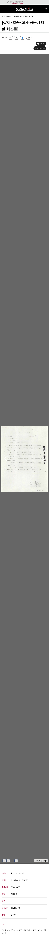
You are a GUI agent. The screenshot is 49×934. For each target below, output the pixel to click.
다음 (43, 459)
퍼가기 (10, 38)
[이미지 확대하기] (4, 860)
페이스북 (22, 38)
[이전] (5, 459)
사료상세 (8, 16)
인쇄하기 (42, 43)
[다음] (43, 459)
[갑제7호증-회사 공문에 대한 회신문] (23, 16)
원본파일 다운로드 (40, 48)
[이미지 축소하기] (8, 860)
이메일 (28, 38)
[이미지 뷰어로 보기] (16, 860)
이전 (5, 459)
